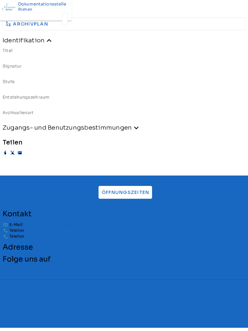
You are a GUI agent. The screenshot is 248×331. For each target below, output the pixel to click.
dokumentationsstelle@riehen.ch (59, 224)
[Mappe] (65, 19)
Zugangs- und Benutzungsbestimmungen (67, 127)
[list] (124, 84)
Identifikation (24, 40)
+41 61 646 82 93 (42, 236)
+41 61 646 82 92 (42, 230)
